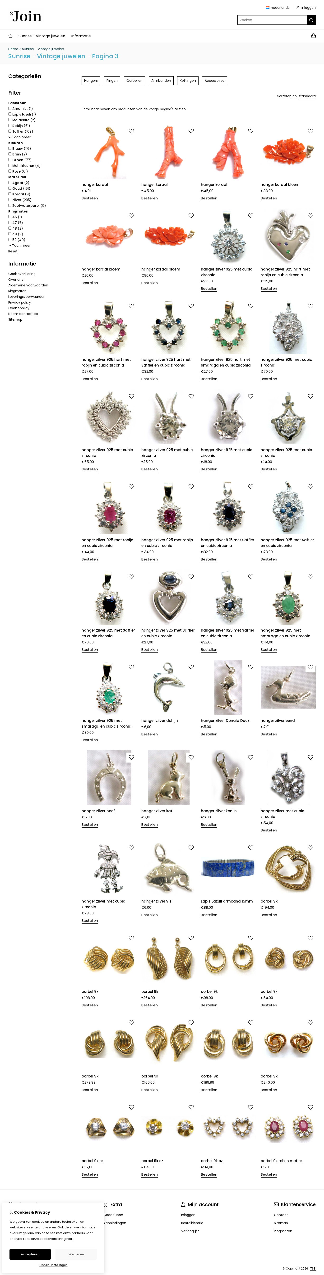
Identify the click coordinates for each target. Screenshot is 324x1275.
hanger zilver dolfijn (159, 720)
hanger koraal (95, 184)
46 (16, 217)
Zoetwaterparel (28, 205)
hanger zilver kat (156, 810)
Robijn (20, 125)
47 (17, 222)
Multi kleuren (26, 165)
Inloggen (188, 1214)
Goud (20, 188)
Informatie (81, 36)
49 (17, 234)
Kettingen (188, 80)
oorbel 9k (269, 901)
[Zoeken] (311, 20)
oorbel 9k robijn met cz (281, 1160)
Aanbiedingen (114, 1223)
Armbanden (161, 80)
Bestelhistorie (192, 1223)
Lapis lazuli (23, 114)
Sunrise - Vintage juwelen (42, 36)
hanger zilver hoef (98, 810)
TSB (313, 1268)
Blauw (21, 148)
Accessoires (214, 80)
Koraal (20, 194)
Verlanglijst (190, 1231)
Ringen (112, 80)
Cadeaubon (113, 1214)
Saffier (22, 131)
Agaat (20, 182)
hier (69, 1238)
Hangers (91, 80)
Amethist (22, 108)
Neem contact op (23, 313)
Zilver (21, 200)
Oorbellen (134, 80)
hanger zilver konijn (219, 810)
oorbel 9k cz (92, 1160)
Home (13, 49)
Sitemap (15, 319)
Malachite (23, 120)
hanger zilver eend (278, 720)
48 (17, 228)
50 (18, 239)
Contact (281, 1214)
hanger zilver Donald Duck (225, 720)
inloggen (308, 7)
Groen (21, 160)
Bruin (19, 154)
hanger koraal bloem (280, 184)
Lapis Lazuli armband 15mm (227, 901)
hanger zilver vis (156, 901)
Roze (19, 171)
